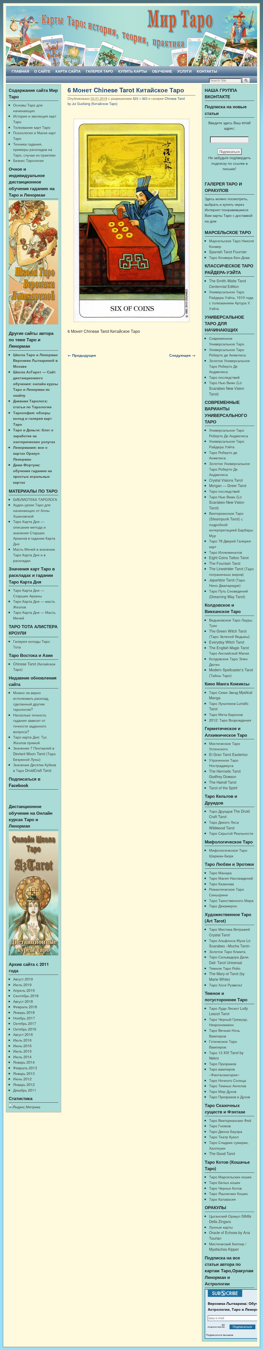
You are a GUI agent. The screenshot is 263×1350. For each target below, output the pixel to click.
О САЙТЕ (42, 71)
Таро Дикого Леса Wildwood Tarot (224, 824)
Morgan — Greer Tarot (227, 485)
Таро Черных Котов (225, 1188)
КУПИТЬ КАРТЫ (132, 71)
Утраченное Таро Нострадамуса (223, 762)
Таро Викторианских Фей (230, 1120)
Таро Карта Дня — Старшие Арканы (28, 592)
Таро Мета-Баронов (226, 714)
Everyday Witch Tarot (226, 642)
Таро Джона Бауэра (225, 1131)
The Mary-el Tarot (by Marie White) (227, 976)
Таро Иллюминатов (225, 552)
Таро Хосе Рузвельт (225, 984)
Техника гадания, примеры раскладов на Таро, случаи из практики (34, 149)
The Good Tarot (222, 1153)
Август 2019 (23, 979)
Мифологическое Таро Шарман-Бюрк (228, 852)
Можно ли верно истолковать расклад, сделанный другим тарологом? (31, 701)
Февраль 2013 (25, 1067)
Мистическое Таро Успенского (224, 746)
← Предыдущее (82, 355)
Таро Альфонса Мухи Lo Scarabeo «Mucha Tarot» (230, 943)
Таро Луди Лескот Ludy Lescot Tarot (228, 1010)
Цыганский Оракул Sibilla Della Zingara (230, 1218)
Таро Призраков (222, 1063)
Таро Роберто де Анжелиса (223, 455)
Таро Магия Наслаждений (231, 878)
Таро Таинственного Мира (231, 900)
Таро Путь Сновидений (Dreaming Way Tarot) (228, 593)
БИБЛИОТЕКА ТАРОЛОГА (35, 499)
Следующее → (182, 355)
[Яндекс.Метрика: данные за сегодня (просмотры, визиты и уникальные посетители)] (24, 1107)
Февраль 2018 (25, 1006)
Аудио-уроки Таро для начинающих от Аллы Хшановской (32, 510)
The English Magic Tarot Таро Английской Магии (229, 650)
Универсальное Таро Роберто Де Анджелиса (228, 432)
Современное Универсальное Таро (226, 340)
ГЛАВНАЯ (20, 71)
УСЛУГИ (184, 71)
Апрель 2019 (24, 990)
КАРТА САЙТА (68, 71)
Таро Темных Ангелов (227, 1085)
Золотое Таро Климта (227, 951)
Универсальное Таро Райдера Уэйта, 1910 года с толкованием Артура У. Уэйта (231, 300)
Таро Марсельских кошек (230, 1176)
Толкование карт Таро (31, 127)
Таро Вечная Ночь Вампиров (224, 1032)
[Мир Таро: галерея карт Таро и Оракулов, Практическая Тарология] (131, 36)
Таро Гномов (220, 1125)
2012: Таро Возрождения (230, 720)
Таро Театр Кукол (224, 1136)
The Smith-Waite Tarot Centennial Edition (227, 283)
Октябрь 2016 (24, 1029)
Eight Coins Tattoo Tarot (229, 557)
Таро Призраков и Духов (229, 1096)
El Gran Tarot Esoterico (228, 754)
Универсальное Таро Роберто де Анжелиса (227, 352)
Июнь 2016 (22, 1045)
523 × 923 (140, 98)
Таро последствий (224, 377)
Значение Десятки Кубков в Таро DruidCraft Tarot (34, 767)
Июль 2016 (22, 1040)
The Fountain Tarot (224, 563)
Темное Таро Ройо (224, 968)
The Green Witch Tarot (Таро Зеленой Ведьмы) (229, 633)
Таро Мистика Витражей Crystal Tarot (229, 931)
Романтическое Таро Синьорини (226, 891)
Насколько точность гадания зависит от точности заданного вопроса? (29, 723)
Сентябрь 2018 (26, 995)
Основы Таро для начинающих (28, 107)
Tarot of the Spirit (223, 787)
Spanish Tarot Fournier (228, 251)
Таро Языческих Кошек (228, 1193)
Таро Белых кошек (224, 1182)
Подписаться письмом (219, 1335)
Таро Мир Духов (222, 1091)
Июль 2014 (22, 1056)
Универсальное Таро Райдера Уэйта (226, 443)
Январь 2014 (24, 1062)
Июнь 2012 (22, 1078)
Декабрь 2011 (24, 1090)
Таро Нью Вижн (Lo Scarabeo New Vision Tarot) (226, 388)
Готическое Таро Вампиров (223, 1044)
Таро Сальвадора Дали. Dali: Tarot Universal (229, 959)
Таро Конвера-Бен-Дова (229, 257)
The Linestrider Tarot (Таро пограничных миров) (231, 571)
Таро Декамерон (223, 905)
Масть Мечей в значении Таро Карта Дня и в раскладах (34, 554)
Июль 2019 (22, 984)
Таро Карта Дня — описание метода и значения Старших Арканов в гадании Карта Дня (34, 532)
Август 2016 (23, 1034)
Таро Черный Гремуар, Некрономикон (228, 1021)
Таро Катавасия (222, 1199)
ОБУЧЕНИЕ (162, 71)
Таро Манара (220, 872)
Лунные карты (221, 1227)
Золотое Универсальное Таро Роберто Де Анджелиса (229, 366)
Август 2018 (23, 1001)
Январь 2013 (24, 1073)
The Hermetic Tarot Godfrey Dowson (225, 773)
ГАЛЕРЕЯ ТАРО (99, 71)
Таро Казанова (221, 883)
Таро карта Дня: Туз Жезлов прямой (29, 739)
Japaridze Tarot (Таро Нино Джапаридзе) (227, 582)
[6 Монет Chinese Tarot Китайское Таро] (131, 220)
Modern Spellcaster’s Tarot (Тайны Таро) (231, 672)
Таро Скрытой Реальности (231, 833)
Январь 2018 (24, 1012)
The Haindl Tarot (222, 782)
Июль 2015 (22, 1051)
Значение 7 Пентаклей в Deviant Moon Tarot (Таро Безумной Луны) (34, 753)
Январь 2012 (24, 1084)
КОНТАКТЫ (207, 71)
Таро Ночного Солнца (227, 1080)
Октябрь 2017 (24, 1023)
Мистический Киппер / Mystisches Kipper (227, 1246)
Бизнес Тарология (28, 160)
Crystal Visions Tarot (226, 480)
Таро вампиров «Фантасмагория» (224, 1071)
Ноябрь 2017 (24, 1018)
